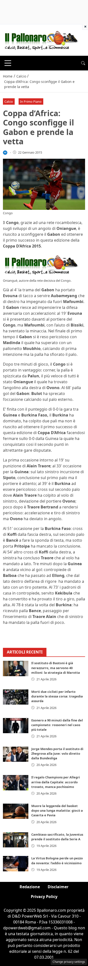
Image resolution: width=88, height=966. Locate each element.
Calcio (8, 101)
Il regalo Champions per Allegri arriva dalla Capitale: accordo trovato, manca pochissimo (55, 782)
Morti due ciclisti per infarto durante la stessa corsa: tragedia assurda (57, 696)
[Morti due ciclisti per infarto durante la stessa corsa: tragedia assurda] (15, 697)
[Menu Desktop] (8, 63)
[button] (83, 63)
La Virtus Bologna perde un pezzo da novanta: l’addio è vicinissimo (57, 860)
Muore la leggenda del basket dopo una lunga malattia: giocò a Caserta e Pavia (57, 810)
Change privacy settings (69, 962)
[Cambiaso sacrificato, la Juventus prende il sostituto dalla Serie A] (15, 839)
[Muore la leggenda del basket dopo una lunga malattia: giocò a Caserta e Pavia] (15, 811)
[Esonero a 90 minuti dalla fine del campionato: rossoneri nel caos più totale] (15, 725)
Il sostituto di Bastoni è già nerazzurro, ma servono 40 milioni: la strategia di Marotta (55, 667)
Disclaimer (58, 886)
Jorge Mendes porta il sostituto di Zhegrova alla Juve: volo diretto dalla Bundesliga (57, 753)
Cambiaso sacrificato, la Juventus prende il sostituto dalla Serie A (57, 836)
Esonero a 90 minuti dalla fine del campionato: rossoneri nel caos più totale (57, 725)
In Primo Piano (31, 101)
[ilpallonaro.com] (40, 39)
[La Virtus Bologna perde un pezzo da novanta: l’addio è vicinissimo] (15, 863)
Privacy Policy (44, 896)
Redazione (30, 886)
